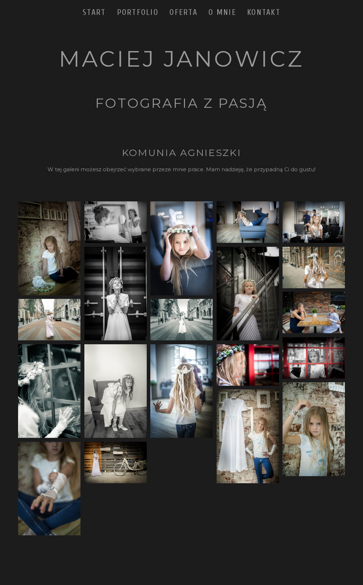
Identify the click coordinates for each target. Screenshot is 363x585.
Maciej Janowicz (182, 58)
